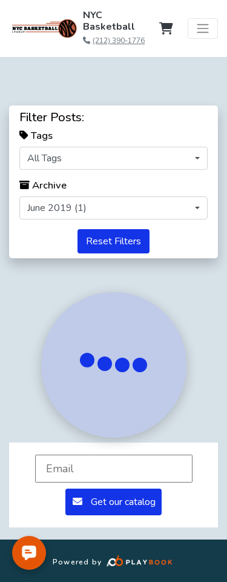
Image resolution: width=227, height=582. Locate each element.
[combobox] (113, 158)
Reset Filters (113, 241)
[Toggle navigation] (203, 28)
